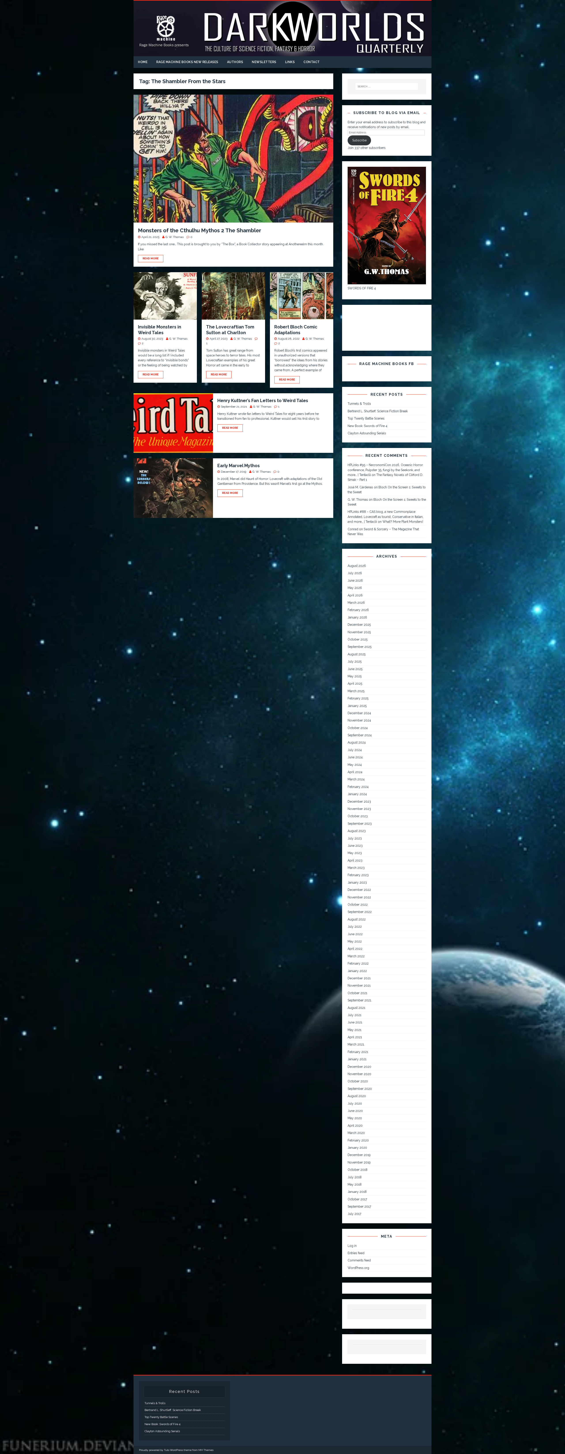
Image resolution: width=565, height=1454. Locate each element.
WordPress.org (358, 1268)
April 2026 (355, 595)
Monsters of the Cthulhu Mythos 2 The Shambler (199, 230)
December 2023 (359, 801)
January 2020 (357, 1147)
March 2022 (356, 956)
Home (142, 62)
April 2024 (355, 772)
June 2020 (355, 1111)
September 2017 (359, 1206)
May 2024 (355, 764)
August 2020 (357, 1096)
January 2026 (357, 617)
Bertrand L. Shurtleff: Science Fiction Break (378, 411)
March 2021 (356, 1044)
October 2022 (358, 904)
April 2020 (355, 1125)
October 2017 (357, 1199)
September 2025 (359, 646)
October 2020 (358, 1081)
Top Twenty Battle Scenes (366, 418)
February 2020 (358, 1140)
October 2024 (358, 728)
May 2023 (355, 853)
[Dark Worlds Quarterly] (282, 54)
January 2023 (357, 882)
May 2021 (354, 1030)
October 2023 (358, 816)
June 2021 (355, 1022)
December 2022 (359, 890)
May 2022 (355, 941)
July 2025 (355, 661)
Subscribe (359, 140)
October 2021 (357, 993)
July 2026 (355, 573)
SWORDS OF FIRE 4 (362, 288)
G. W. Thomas (175, 237)
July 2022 (355, 926)
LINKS (290, 62)
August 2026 (357, 566)
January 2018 (357, 1192)
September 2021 (359, 1000)
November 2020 (359, 1074)
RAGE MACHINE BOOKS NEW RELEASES (187, 62)
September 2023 (360, 823)
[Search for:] (387, 86)
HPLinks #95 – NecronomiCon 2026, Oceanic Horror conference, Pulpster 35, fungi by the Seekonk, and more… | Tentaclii (385, 470)
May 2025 (355, 676)
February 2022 (358, 963)
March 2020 (356, 1133)
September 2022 (360, 912)
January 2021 (357, 1059)
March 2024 (356, 779)
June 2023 (355, 845)
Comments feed (359, 1260)
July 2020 (355, 1103)
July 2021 (354, 1015)
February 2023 (358, 875)
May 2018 (355, 1184)
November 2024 (359, 720)
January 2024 (357, 794)
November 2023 (359, 809)
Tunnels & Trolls (359, 403)
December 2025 (359, 624)
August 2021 (356, 1008)
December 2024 (359, 713)
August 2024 (357, 742)
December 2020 (359, 1066)
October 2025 (357, 639)
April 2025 (355, 683)
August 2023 (357, 831)
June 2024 (355, 757)
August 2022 (357, 919)
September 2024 (360, 735)
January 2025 (357, 706)
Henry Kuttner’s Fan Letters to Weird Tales (262, 400)
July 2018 (355, 1177)
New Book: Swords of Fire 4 (367, 426)
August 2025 (356, 654)
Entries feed (356, 1253)
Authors (235, 62)
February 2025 (358, 698)
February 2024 (358, 787)
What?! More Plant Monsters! (402, 521)
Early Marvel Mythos (238, 465)
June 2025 (355, 669)
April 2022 (355, 948)
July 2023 (355, 838)
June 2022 (355, 934)
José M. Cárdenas (360, 487)
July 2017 (354, 1214)
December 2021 (359, 978)
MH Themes (205, 1450)
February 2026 (358, 610)
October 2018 (357, 1169)
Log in (352, 1246)
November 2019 (359, 1162)
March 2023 (356, 867)
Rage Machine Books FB (386, 364)
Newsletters (264, 62)
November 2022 (359, 897)
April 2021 (355, 1037)
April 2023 (355, 860)
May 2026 (355, 588)
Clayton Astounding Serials (367, 433)
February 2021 (358, 1052)
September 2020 (360, 1088)
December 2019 (359, 1155)
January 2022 (357, 971)
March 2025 (356, 691)
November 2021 (359, 985)
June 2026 (355, 580)
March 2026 (356, 602)
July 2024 (355, 750)
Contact (311, 62)
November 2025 (359, 632)
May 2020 (355, 1118)
